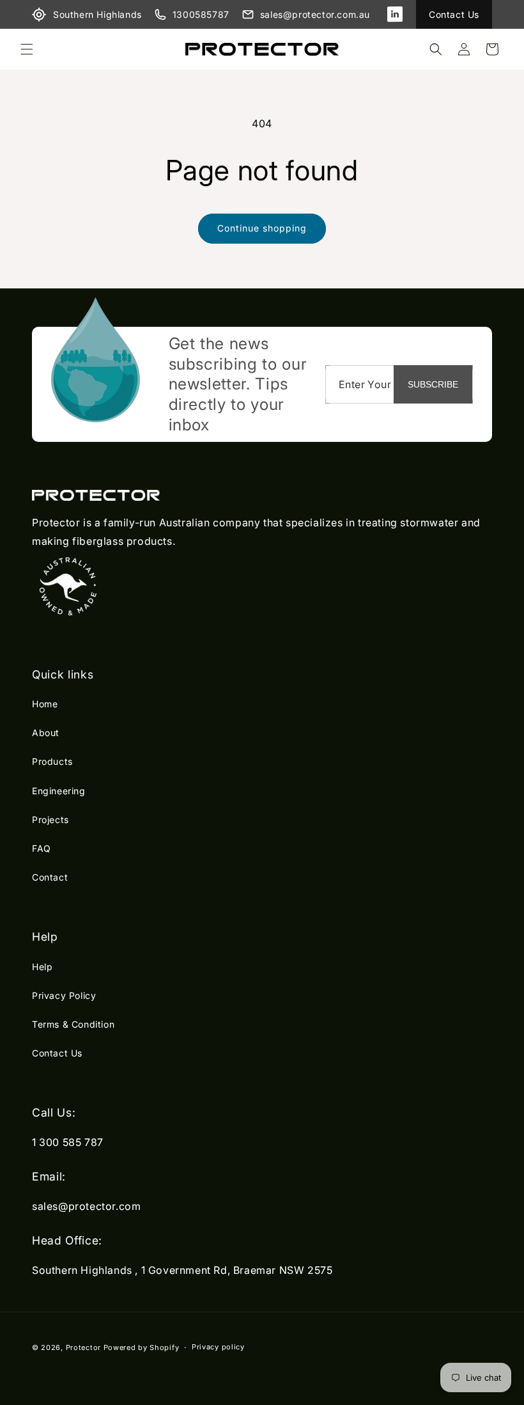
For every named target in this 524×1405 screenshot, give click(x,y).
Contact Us (454, 14)
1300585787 (201, 14)
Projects (50, 819)
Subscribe (433, 384)
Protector (83, 1347)
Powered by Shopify (142, 1347)
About (45, 732)
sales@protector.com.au (315, 14)
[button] (27, 49)
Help (42, 966)
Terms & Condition (73, 1024)
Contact (50, 877)
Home (45, 703)
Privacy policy (218, 1346)
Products (52, 761)
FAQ (41, 848)
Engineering (59, 790)
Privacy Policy (64, 995)
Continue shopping (262, 228)
